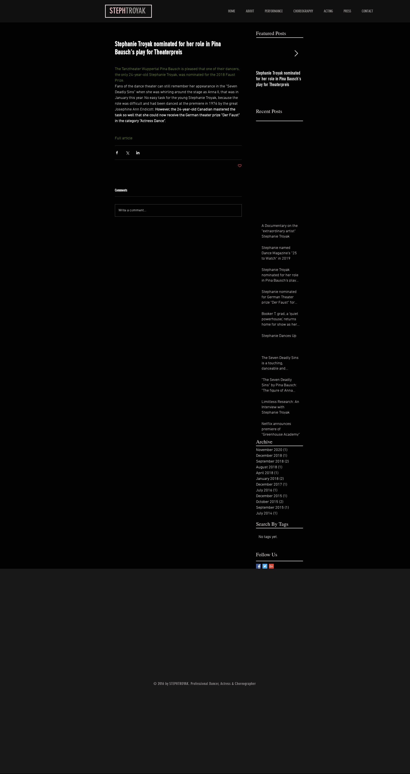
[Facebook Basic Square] (258, 566)
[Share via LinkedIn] (138, 153)
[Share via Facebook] (117, 153)
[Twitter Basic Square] (264, 566)
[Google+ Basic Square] (271, 566)
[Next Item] (296, 53)
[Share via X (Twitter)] (127, 153)
